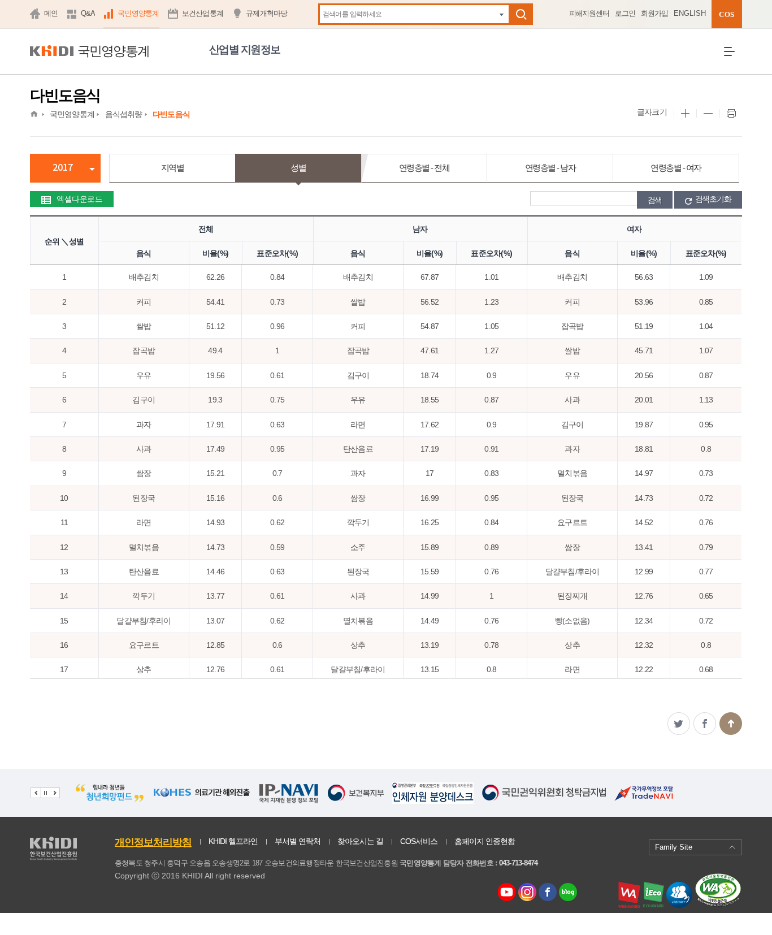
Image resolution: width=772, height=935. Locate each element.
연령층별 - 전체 (424, 167)
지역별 (172, 167)
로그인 (625, 13)
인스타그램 (529, 893)
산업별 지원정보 (244, 49)
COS (726, 14)
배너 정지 (45, 792)
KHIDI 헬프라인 (233, 841)
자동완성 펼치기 (502, 14)
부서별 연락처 (297, 841)
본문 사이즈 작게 (707, 114)
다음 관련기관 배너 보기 (55, 792)
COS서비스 (418, 841)
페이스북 (704, 723)
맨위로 (730, 723)
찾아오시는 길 (360, 841)
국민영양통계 (138, 13)
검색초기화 (713, 199)
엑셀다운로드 (79, 199)
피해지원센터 (589, 13)
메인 (51, 13)
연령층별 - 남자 (550, 167)
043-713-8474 (518, 863)
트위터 (678, 723)
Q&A (88, 13)
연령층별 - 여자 (675, 167)
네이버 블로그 (568, 893)
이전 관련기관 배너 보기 (35, 792)
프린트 (730, 114)
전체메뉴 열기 (733, 60)
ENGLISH (690, 13)
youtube (507, 889)
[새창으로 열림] (153, 799)
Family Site (673, 847)
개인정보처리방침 (153, 842)
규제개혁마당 (267, 13)
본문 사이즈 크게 (685, 114)
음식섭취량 (123, 114)
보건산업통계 (203, 13)
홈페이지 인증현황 (484, 841)
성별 (298, 167)
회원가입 (654, 13)
